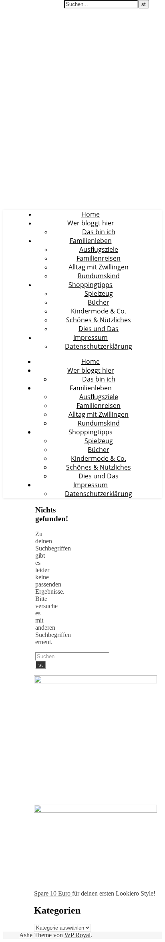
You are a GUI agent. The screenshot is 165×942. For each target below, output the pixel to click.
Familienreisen (98, 258)
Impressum (90, 337)
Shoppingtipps (90, 284)
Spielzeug (99, 293)
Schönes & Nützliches (98, 319)
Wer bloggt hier (90, 223)
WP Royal (77, 935)
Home (90, 214)
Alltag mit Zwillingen (98, 267)
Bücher (98, 302)
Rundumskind (99, 275)
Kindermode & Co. (98, 311)
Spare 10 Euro (53, 893)
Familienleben (91, 240)
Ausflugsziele (98, 249)
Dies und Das (98, 328)
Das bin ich (98, 231)
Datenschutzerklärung (98, 346)
